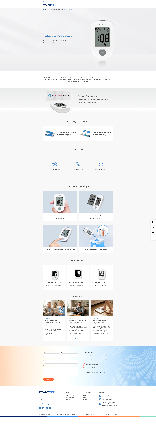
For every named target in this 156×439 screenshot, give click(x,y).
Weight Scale (67, 399)
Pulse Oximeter (67, 401)
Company (45, 359)
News (84, 403)
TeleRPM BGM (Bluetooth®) (54, 283)
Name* (45, 352)
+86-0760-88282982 (106, 399)
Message (45, 366)
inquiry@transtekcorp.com (107, 396)
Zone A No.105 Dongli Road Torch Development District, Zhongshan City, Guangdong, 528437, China (98, 372)
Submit (48, 379)
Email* (62, 352)
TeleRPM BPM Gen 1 (98, 283)
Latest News (78, 296)
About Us (85, 397)
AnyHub (66, 403)
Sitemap (107, 414)
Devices (50, 9)
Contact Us (44, 403)
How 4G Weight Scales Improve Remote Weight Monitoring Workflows (100, 322)
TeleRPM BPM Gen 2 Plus (77, 283)
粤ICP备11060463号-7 (90, 414)
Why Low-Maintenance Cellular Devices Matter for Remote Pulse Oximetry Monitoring (53, 323)
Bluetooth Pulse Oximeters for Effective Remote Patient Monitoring (77, 322)
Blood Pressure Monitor (69, 395)
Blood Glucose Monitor (58, 9)
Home (46, 9)
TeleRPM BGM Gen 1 (68, 9)
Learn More (48, 338)
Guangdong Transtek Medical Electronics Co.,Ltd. (55, 414)
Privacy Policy (114, 414)
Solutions (85, 401)
